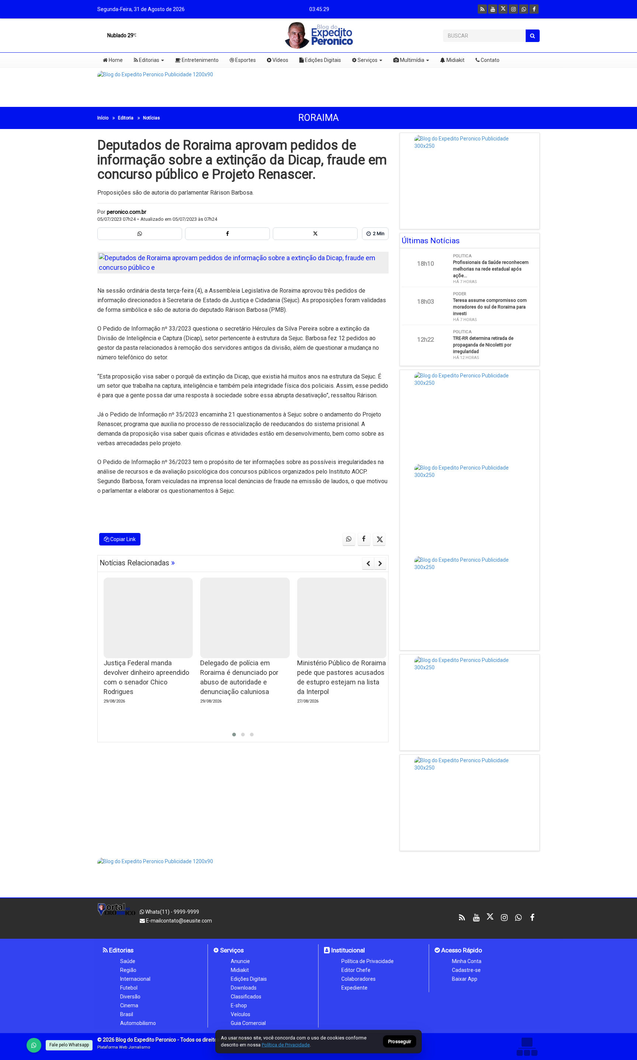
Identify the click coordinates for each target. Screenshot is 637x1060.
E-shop (239, 1005)
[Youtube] (492, 9)
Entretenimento (200, 60)
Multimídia (411, 60)
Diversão (130, 997)
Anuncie (240, 961)
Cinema (129, 1005)
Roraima (318, 117)
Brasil (126, 1014)
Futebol (129, 988)
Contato (489, 60)
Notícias (151, 118)
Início (102, 118)
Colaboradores (358, 979)
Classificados (246, 997)
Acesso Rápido (461, 950)
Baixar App (464, 979)
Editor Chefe (355, 970)
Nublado (119, 35)
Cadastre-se (466, 970)
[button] (234, 734)
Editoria (125, 118)
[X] (503, 9)
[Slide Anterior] (368, 563)
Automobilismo (138, 1023)
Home (115, 60)
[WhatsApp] (34, 1045)
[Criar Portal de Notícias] (527, 1046)
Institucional (347, 950)
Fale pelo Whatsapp (69, 1044)
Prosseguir (399, 1042)
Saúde (127, 961)
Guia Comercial (248, 1023)
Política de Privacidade (367, 961)
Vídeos (279, 60)
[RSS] (482, 9)
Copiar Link (122, 539)
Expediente (354, 988)
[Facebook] (534, 9)
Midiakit (454, 60)
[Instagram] (513, 9)
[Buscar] (532, 35)
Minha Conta (466, 961)
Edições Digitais (322, 60)
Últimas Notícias (431, 240)
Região (128, 970)
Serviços (366, 60)
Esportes (245, 60)
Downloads (244, 988)
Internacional (135, 979)
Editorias (148, 60)
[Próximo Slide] (380, 563)
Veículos (240, 1014)
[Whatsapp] (523, 9)
